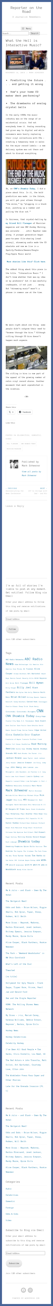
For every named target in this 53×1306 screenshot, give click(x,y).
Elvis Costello (15, 734)
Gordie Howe (20, 749)
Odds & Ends (12, 1214)
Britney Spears (33, 697)
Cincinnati (11, 711)
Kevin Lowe (10, 776)
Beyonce (43, 678)
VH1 (16, 860)
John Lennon (28, 767)
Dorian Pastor (27, 730)
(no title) (11, 977)
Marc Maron (37, 786)
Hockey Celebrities (16, 1037)
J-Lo (39, 753)
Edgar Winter (40, 730)
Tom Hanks (37, 856)
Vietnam (21, 860)
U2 (44, 856)
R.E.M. (40, 818)
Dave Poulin (21, 725)
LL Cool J (42, 781)
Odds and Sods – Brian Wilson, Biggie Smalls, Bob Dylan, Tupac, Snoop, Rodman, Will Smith (26, 911)
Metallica (22, 795)
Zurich (30, 869)
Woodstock (11, 869)
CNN (40, 711)
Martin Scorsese (35, 791)
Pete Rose (38, 814)
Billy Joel (24, 687)
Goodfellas (26, 744)
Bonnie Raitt (39, 692)
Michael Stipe (33, 795)
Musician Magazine (14, 449)
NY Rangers (11, 809)
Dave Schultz (33, 725)
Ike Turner (32, 753)
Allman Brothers (20, 673)
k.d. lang (42, 772)
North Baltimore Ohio (23, 804)
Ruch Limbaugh (11, 842)
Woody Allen (21, 869)
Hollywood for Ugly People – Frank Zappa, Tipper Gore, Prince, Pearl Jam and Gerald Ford (24, 987)
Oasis (28, 809)
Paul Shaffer (27, 814)
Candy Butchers (20, 702)
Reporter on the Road (26, 10)
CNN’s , (25, 189)
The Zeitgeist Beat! (16, 901)
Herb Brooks (22, 753)
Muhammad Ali (33, 800)
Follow (12, 629)
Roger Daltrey (11, 837)
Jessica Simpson (24, 762)
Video (8, 439)
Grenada (9, 753)
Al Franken (28, 669)
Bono (8, 697)
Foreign (10, 1208)
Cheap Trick (23, 706)
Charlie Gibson (12, 706)
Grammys (43, 749)
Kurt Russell (20, 776)
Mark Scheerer (36, 72)
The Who (9, 856)
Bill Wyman (36, 682)
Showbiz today (29, 841)
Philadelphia (20, 818)
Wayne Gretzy (30, 860)
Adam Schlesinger (21, 664)
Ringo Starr (28, 827)
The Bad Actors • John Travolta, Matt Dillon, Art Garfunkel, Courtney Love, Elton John (26, 1064)
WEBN (38, 860)
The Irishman (28, 851)
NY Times (21, 809)
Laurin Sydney (33, 776)
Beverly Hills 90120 (30, 678)
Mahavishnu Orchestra (22, 786)
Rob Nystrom (18, 832)
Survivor (39, 846)
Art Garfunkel (34, 673)
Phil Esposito (31, 818)
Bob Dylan (20, 692)
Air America (34, 664)
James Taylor (28, 758)
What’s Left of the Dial (19, 964)
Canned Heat (32, 702)
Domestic (36, 435)
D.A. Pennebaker (27, 721)
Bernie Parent (15, 678)
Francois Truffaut (29, 739)
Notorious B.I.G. (39, 804)
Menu (28, 28)
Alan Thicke (17, 669)
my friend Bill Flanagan (19, 223)
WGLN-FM (12, 865)
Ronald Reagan (39, 837)
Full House (16, 744)
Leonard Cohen (19, 781)
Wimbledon (20, 865)
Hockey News (12, 1030)
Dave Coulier (11, 725)
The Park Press (41, 851)
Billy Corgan (11, 688)
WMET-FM (36, 865)
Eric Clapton (32, 734)
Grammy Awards (32, 749)
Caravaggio (43, 702)
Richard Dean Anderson (29, 823)
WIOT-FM (28, 865)
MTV (25, 800)
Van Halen (9, 860)
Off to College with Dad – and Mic (37, 490)
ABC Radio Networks (15, 659)
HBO (15, 753)
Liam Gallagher (32, 781)
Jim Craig (37, 762)
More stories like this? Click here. (26, 262)
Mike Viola (18, 800)
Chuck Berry (34, 706)
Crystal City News (13, 721)
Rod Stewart (40, 832)
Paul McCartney (13, 814)
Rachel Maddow (12, 823)
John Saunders (20, 772)
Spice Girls (29, 846)
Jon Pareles (32, 772)
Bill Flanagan (12, 443)
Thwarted (10, 970)
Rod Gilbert (28, 832)
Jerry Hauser (11, 762)
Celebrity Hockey (15, 1043)
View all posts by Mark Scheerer (31, 474)
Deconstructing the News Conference (15, 490)
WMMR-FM (44, 865)
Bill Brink (10, 683)
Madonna (9, 786)
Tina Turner (18, 856)
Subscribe (14, 1263)
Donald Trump (16, 730)
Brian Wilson (18, 697)
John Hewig (16, 767)
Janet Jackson (39, 758)
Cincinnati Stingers (26, 711)
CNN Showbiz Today (28, 443)
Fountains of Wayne (13, 739)
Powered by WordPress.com (26, 1298)
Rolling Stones (25, 837)
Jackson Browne (14, 758)
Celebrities (23, 435)
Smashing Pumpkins (14, 846)
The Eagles (18, 851)
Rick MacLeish (16, 827)
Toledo (28, 856)
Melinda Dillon (12, 795)
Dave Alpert (40, 721)
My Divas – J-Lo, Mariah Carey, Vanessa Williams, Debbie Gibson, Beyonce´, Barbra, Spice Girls (24, 1019)
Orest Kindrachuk (38, 809)
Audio (8, 1189)
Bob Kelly (28, 692)
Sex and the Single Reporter (21, 998)
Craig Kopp (41, 716)
